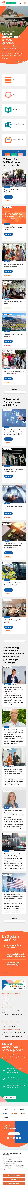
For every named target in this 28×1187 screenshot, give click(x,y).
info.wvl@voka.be (6, 1003)
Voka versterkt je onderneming (13, 964)
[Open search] (20, 3)
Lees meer (7, 201)
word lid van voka (10, 1097)
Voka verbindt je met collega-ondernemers (16, 955)
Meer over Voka (21, 61)
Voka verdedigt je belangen (14, 946)
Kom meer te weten (8, 1171)
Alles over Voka (7, 973)
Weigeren (14, 1179)
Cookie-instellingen (14, 1183)
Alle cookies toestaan (14, 1175)
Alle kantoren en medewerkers (14, 1142)
